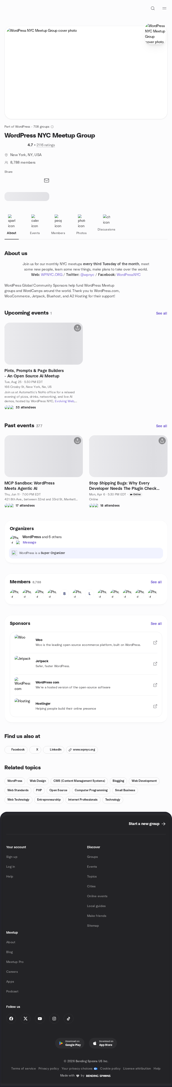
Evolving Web (64, 401)
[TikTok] (68, 1019)
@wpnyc (87, 275)
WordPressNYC (129, 275)
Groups (92, 857)
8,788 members (22, 162)
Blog (9, 952)
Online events (97, 896)
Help (9, 876)
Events (92, 866)
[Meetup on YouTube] (40, 1019)
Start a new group (144, 824)
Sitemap (93, 925)
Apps (10, 981)
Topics (92, 876)
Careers (12, 971)
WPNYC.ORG (51, 275)
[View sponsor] (155, 642)
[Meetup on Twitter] (25, 1019)
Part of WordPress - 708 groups (26, 126)
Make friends (96, 916)
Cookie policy (110, 1068)
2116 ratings (46, 145)
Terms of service (23, 1068)
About (10, 942)
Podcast (12, 991)
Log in (10, 866)
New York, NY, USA (26, 155)
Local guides (96, 906)
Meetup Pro (15, 962)
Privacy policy (49, 1068)
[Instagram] (54, 1019)
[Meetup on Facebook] (11, 1019)
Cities (91, 886)
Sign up (11, 857)
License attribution (137, 1068)
